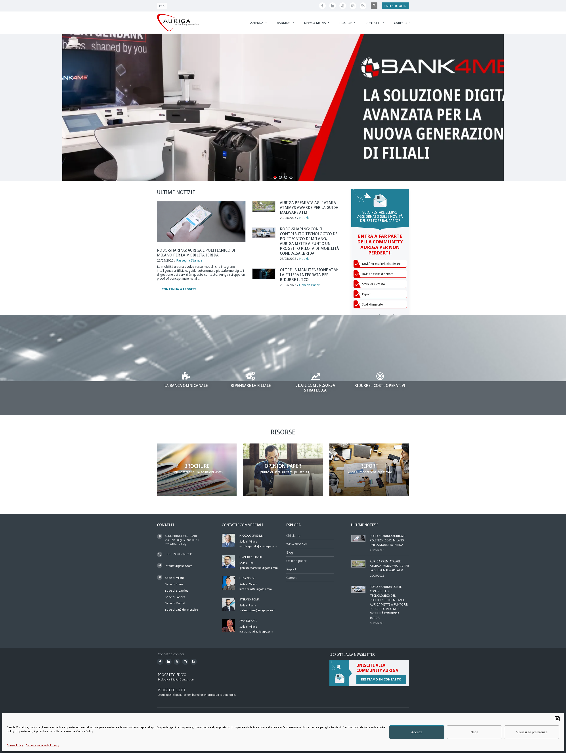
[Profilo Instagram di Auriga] (353, 5)
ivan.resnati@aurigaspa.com (256, 631)
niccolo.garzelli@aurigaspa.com (258, 546)
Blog (289, 552)
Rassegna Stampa (189, 260)
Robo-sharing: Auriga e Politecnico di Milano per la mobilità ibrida (196, 252)
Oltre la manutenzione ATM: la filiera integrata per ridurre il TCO (309, 274)
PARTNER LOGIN (395, 6)
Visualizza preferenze (531, 732)
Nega (474, 732)
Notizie (304, 218)
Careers (291, 577)
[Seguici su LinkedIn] (332, 5)
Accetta (416, 732)
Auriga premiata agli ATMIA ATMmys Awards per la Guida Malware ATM (309, 207)
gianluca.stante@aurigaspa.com (258, 568)
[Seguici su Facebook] (322, 5)
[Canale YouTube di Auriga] (342, 5)
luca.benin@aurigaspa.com (255, 589)
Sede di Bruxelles (176, 590)
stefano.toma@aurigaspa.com (257, 610)
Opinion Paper (309, 285)
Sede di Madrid (175, 603)
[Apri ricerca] (374, 5)
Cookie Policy (15, 745)
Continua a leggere (179, 289)
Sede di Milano (175, 578)
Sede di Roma (174, 584)
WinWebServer (296, 544)
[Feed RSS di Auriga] (363, 5)
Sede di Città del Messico (181, 610)
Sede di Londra (175, 597)
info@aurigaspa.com (178, 566)
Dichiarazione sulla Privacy (42, 745)
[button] (557, 719)
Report (291, 569)
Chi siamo (293, 535)
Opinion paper (296, 561)
